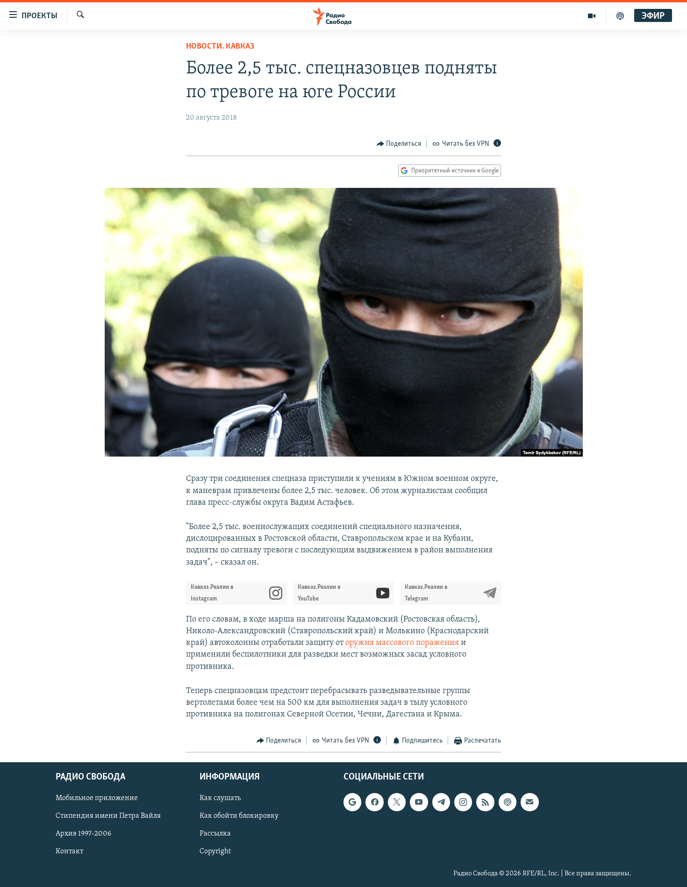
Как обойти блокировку (239, 816)
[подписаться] (529, 802)
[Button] (399, 144)
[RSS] (485, 802)
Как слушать (220, 798)
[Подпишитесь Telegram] (441, 802)
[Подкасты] (507, 802)
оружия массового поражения (402, 643)
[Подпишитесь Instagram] (463, 802)
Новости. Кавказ (220, 47)
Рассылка (215, 833)
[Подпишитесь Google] (352, 802)
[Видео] (592, 16)
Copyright (215, 851)
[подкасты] (620, 16)
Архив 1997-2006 (83, 833)
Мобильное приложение (97, 798)
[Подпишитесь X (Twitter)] (397, 802)
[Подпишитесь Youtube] (419, 802)
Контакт (69, 851)
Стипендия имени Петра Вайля (108, 816)
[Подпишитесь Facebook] (374, 802)
